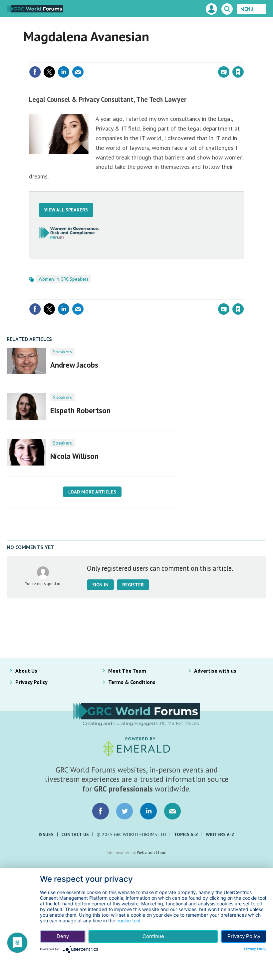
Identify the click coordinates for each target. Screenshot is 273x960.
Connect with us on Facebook (100, 811)
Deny (63, 936)
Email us (172, 811)
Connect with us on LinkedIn (148, 811)
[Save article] (238, 72)
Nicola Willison (74, 456)
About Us (26, 670)
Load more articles (92, 492)
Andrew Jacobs (74, 365)
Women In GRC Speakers (64, 279)
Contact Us (75, 834)
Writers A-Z (220, 834)
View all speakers (66, 210)
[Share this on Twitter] (49, 72)
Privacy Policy (31, 682)
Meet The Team (127, 670)
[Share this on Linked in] (64, 72)
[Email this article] (78, 72)
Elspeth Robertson (80, 410)
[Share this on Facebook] (35, 72)
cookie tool (128, 920)
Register (133, 585)
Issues (46, 834)
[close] (243, 58)
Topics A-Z (186, 834)
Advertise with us (215, 670)
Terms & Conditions (131, 682)
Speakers (62, 352)
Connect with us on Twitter (124, 811)
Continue (153, 936)
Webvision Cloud (151, 852)
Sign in (160, 58)
